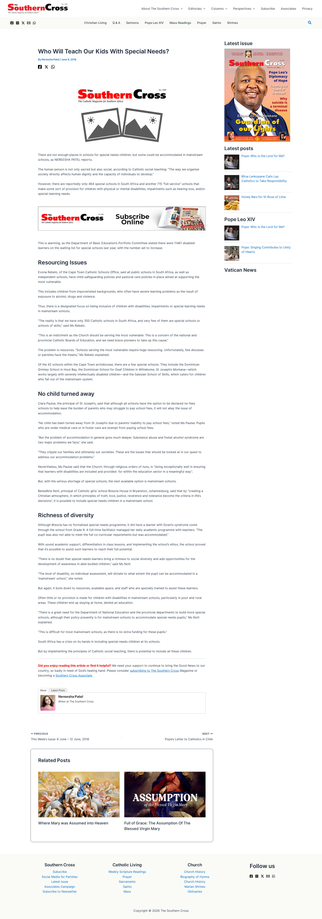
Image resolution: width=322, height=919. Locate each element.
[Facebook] (12, 23)
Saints (127, 886)
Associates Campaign (59, 886)
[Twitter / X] (23, 23)
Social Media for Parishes (60, 877)
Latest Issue (59, 881)
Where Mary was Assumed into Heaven (73, 823)
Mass (127, 891)
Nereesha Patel (70, 697)
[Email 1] (28, 23)
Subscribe (60, 872)
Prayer (127, 877)
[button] (181, 8)
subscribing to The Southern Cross (154, 670)
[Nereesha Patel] (47, 702)
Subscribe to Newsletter (60, 891)
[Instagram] (17, 23)
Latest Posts (58, 690)
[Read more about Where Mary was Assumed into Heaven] (79, 794)
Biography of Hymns (194, 877)
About (43, 690)
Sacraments (127, 881)
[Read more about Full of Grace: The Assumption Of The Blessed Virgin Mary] (165, 794)
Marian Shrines (194, 886)
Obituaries (195, 891)
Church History (194, 872)
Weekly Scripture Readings (127, 872)
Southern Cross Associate (74, 675)
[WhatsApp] (34, 23)
